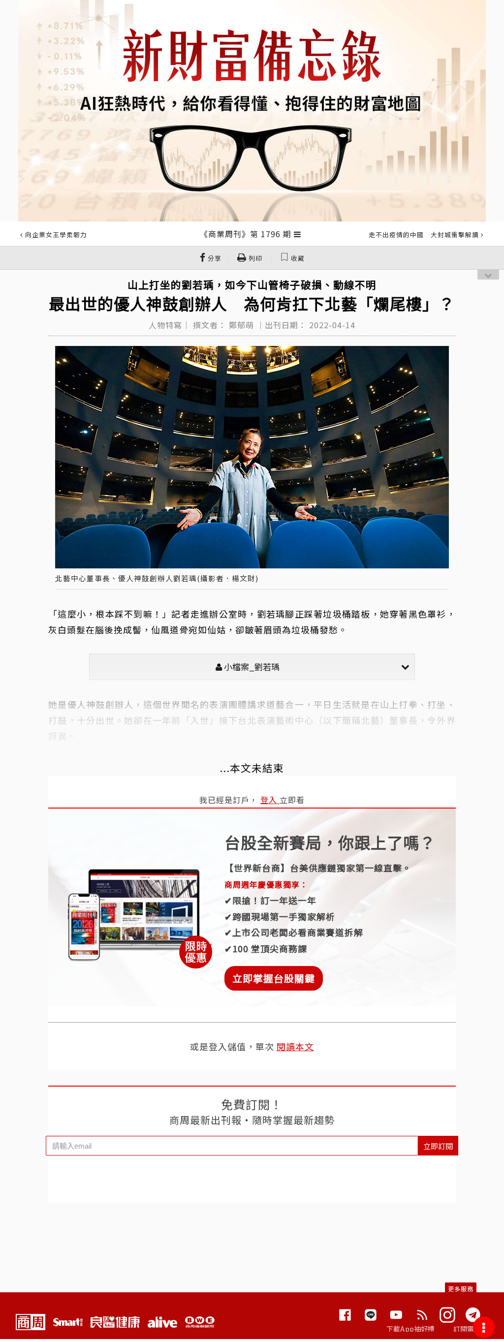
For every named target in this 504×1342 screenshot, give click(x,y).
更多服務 (460, 1288)
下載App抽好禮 (410, 1329)
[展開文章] (297, 233)
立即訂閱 (438, 1146)
